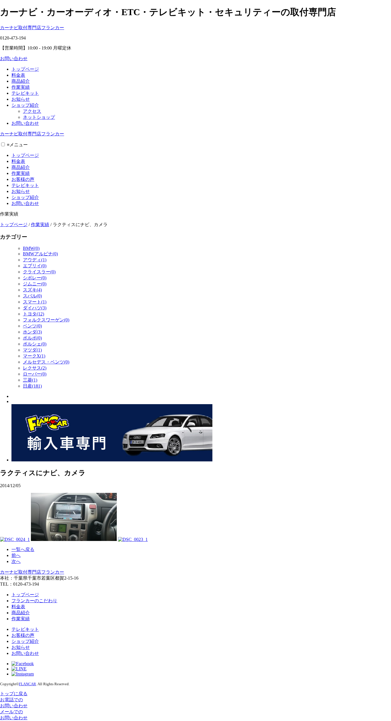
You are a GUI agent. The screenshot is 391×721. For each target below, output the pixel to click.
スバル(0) (32, 295)
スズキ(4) (32, 289)
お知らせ (20, 99)
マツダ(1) (32, 349)
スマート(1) (34, 301)
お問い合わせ (13, 58)
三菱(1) (30, 380)
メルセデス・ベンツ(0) (46, 361)
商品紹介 (20, 81)
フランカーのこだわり (34, 600)
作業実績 (20, 87)
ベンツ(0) (32, 325)
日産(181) (32, 386)
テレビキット (25, 93)
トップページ (25, 69)
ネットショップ (39, 117)
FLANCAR (27, 684)
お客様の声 (22, 179)
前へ (16, 555)
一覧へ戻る (22, 549)
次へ (16, 561)
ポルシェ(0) (34, 343)
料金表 (18, 75)
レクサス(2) (34, 368)
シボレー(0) (34, 277)
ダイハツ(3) (34, 307)
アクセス (32, 111)
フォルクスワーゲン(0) (46, 319)
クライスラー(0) (39, 271)
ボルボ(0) (32, 337)
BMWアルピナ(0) (40, 253)
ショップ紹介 (25, 105)
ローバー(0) (34, 374)
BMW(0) (31, 248)
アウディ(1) (34, 259)
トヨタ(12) (33, 313)
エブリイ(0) (34, 265)
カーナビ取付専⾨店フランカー (32, 27)
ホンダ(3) (32, 331)
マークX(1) (34, 355)
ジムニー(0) (34, 283)
